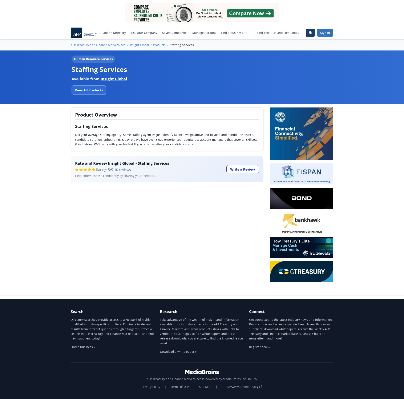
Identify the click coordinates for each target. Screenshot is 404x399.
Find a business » (83, 347)
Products (159, 45)
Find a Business (232, 33)
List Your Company (144, 33)
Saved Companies (174, 33)
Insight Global (139, 45)
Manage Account (204, 33)
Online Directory (114, 33)
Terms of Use (179, 387)
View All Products (89, 90)
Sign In (325, 33)
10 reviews (122, 169)
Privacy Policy (151, 387)
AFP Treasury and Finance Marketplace (98, 45)
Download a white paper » (178, 352)
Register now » (259, 347)
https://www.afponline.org (240, 387)
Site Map (205, 387)
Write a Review (242, 169)
